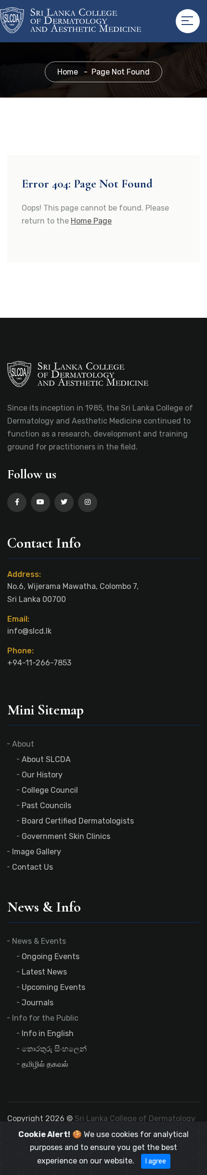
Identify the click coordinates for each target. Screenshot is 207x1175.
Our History (42, 774)
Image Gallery (36, 851)
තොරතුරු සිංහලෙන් (54, 1048)
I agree (155, 1161)
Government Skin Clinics (66, 836)
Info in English (48, 1033)
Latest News (44, 971)
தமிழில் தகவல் (45, 1064)
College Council (50, 790)
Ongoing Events (50, 956)
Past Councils (46, 805)
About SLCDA (46, 759)
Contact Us (32, 867)
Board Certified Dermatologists (78, 820)
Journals (37, 1002)
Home (67, 71)
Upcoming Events (53, 987)
